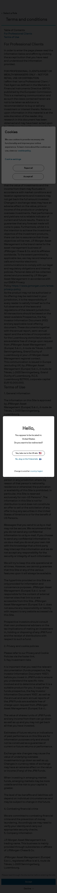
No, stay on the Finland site (26, 459)
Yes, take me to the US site (27, 453)
